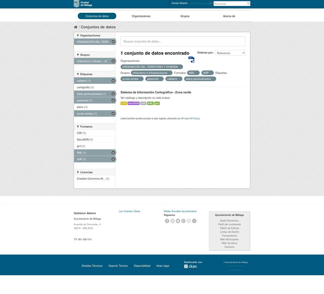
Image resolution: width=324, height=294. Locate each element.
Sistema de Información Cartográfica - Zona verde (156, 92)
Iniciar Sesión (180, 3)
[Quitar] (179, 66)
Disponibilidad (142, 266)
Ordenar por (205, 52)
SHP (143, 103)
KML (150, 103)
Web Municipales (229, 239)
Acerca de (229, 16)
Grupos (185, 16)
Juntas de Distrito (229, 232)
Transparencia (229, 235)
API (182, 118)
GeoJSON (133, 103)
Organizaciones (141, 16)
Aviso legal (162, 266)
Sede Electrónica (229, 220)
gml (157, 103)
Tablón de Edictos (229, 228)
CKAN (190, 266)
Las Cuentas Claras (129, 211)
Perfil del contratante (229, 224)
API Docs (194, 118)
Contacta (229, 247)
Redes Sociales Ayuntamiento (180, 211)
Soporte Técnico (118, 266)
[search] (239, 43)
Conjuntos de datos (97, 16)
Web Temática (229, 243)
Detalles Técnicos (92, 266)
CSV (123, 103)
